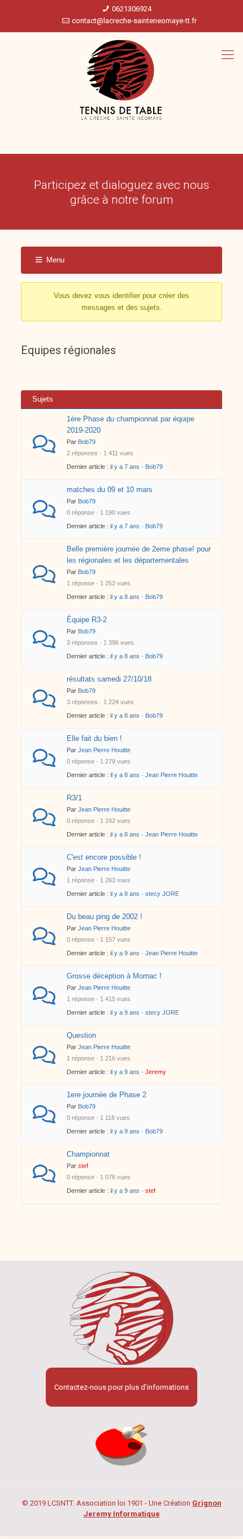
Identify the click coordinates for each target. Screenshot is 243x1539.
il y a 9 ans (125, 953)
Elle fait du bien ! (94, 738)
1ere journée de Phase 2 (106, 1094)
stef (83, 1165)
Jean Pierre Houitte (104, 750)
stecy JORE (162, 893)
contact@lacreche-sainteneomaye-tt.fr (134, 20)
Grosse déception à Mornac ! (114, 976)
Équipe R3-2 (87, 619)
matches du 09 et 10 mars (110, 489)
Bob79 (87, 441)
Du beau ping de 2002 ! (104, 916)
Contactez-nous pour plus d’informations (121, 1387)
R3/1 (74, 798)
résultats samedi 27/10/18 (109, 679)
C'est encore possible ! (104, 857)
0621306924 (131, 9)
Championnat (88, 1154)
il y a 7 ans (125, 466)
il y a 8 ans (125, 596)
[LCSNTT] (121, 80)
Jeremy (155, 1071)
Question (81, 1035)
